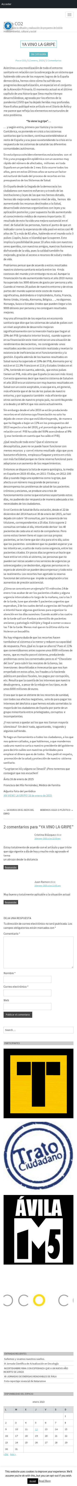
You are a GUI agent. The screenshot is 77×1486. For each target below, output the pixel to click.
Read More (45, 1481)
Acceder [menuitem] (6, 4)
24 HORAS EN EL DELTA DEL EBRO (19, 811)
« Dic (6, 1454)
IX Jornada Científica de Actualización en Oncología (31, 1363)
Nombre (10, 973)
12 (36, 1429)
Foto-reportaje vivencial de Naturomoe (25, 1381)
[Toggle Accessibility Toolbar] (8, 26)
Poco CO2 (33, 26)
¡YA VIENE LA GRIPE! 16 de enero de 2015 (28, 795)
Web (6, 1000)
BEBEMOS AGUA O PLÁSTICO (56, 810)
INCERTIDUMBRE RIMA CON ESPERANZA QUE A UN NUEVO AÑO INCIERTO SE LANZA (36, 1370)
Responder (11, 867)
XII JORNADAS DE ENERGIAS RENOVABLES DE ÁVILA (30, 1376)
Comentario (12, 933)
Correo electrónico (16, 986)
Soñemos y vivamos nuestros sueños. (24, 1359)
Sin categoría (38, 54)
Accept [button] (33, 1481)
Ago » (13, 1454)
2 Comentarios (53, 60)
